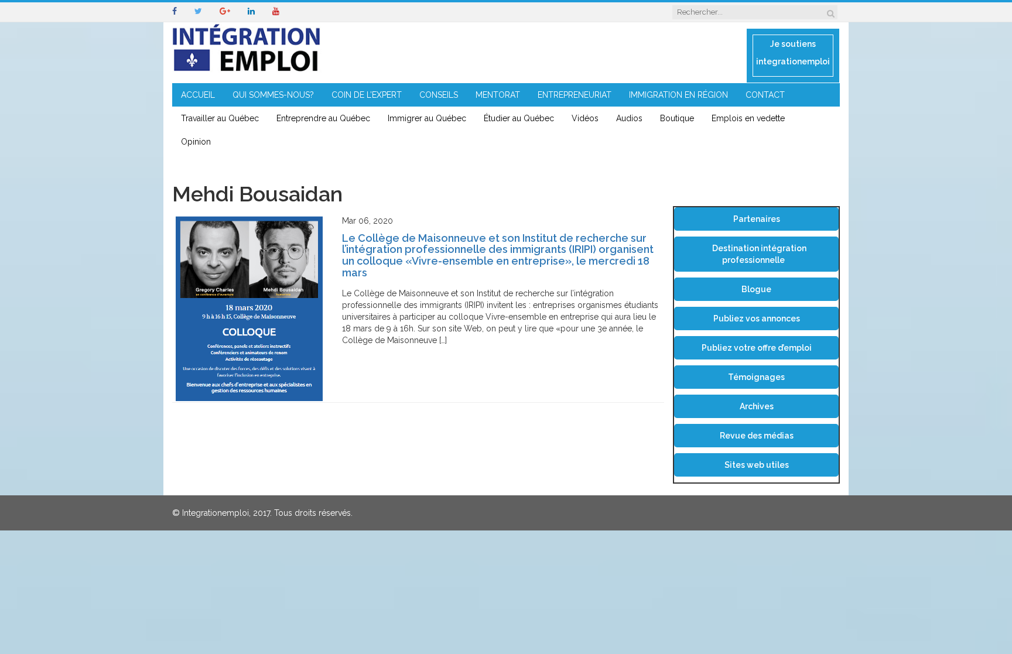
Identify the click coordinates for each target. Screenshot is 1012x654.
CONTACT (765, 95)
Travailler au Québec (220, 118)
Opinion (196, 141)
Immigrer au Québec (427, 118)
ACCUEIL (198, 95)
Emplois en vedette (748, 118)
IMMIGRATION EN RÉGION (678, 95)
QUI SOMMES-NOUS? (273, 95)
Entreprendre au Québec (323, 118)
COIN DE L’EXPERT (366, 95)
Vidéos (585, 118)
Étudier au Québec (519, 118)
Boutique (677, 118)
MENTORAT (498, 95)
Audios (629, 118)
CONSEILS (438, 95)
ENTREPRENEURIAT (574, 95)
